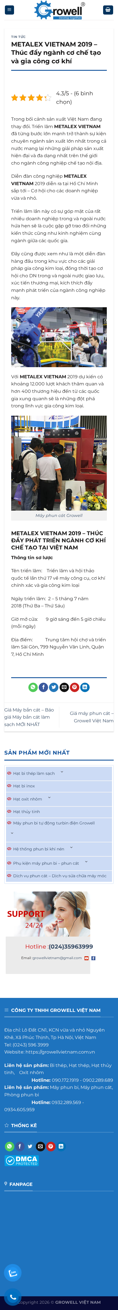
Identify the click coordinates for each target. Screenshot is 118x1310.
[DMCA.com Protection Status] (21, 1160)
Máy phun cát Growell (59, 515)
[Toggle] (62, 772)
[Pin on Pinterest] (74, 687)
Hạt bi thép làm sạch (34, 773)
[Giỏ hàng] (108, 10)
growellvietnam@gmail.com (57, 958)
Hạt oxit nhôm (27, 799)
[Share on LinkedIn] (85, 687)
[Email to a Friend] (64, 687)
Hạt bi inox (24, 786)
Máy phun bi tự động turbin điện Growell (54, 823)
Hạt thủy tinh (26, 811)
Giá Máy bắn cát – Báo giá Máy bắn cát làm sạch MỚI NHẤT (29, 717)
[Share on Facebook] (43, 687)
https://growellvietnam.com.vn (60, 1052)
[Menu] (9, 10)
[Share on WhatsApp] (33, 687)
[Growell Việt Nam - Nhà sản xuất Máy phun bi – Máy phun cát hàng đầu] (59, 10)
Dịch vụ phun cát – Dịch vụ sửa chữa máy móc (60, 875)
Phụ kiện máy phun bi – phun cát (46, 863)
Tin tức (18, 37)
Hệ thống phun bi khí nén (38, 849)
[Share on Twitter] (53, 687)
